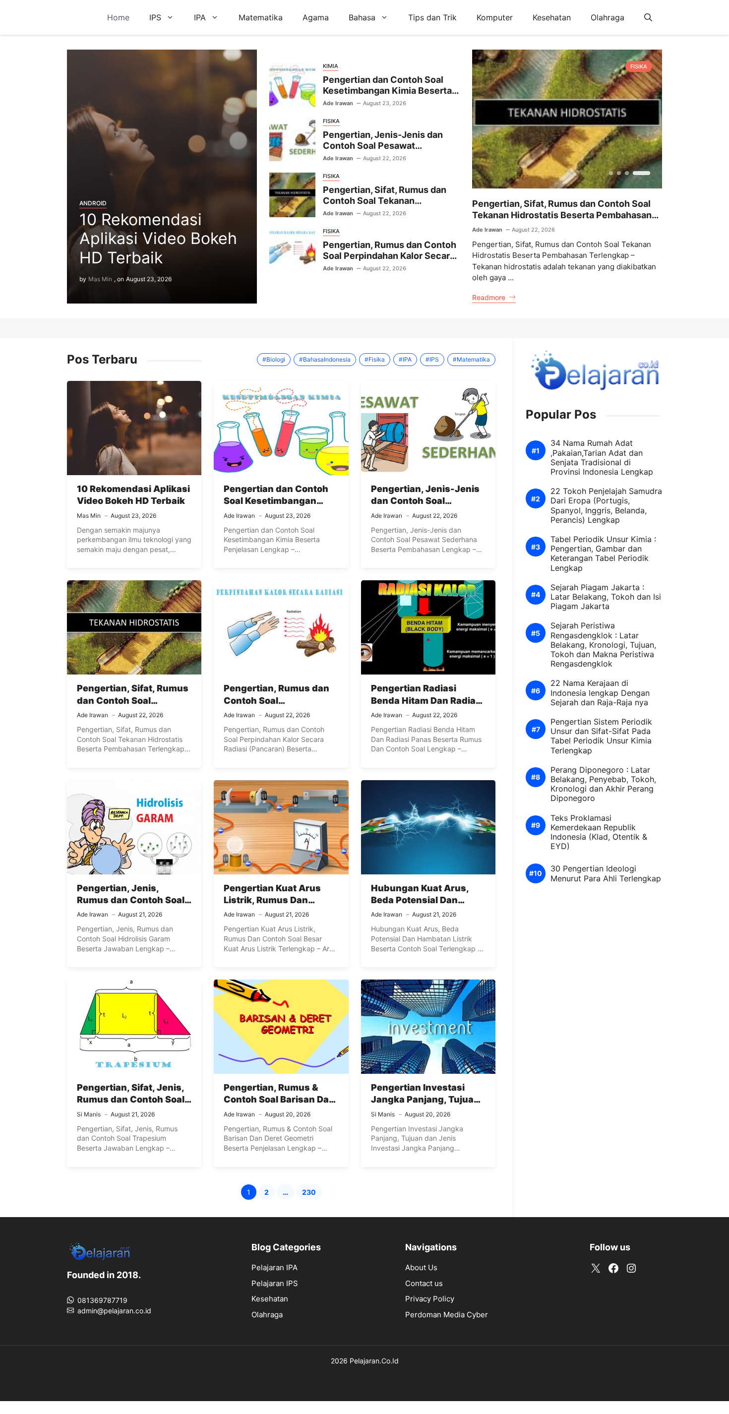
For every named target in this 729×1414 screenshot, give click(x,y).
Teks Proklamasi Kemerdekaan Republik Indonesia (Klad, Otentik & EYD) (598, 832)
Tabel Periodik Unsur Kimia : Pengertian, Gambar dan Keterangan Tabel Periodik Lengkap (603, 554)
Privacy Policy (429, 1298)
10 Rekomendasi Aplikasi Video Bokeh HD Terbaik (158, 238)
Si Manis (89, 1114)
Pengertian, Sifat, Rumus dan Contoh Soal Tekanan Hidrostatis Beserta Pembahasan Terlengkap (384, 206)
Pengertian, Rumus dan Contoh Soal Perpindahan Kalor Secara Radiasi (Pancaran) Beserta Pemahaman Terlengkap (389, 262)
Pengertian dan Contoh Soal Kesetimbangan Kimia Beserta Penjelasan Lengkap (387, 90)
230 (312, 1193)
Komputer (495, 17)
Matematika (261, 17)
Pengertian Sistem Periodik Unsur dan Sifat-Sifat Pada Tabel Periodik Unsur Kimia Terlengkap (601, 736)
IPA (200, 17)
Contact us (424, 1283)
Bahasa (362, 17)
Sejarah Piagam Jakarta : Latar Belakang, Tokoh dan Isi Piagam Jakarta (605, 597)
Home (118, 17)
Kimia (330, 65)
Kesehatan (552, 17)
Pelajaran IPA (274, 1267)
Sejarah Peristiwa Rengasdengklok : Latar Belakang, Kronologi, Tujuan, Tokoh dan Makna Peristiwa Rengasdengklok (603, 645)
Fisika (331, 121)
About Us (421, 1267)
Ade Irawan (338, 103)
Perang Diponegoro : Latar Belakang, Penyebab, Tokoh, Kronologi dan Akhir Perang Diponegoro (603, 784)
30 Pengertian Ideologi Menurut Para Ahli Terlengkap (605, 873)
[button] (648, 17)
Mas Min (100, 279)
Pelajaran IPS (274, 1283)
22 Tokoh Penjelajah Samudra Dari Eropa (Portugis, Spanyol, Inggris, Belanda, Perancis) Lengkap (606, 506)
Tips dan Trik (432, 17)
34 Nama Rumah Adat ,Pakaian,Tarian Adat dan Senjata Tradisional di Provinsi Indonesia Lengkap (601, 457)
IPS (155, 17)
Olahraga (607, 17)
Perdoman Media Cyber (446, 1314)
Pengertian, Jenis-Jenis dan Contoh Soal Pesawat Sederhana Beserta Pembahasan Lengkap (383, 151)
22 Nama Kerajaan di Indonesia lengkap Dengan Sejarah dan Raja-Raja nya (600, 692)
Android (93, 203)
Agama (316, 17)
